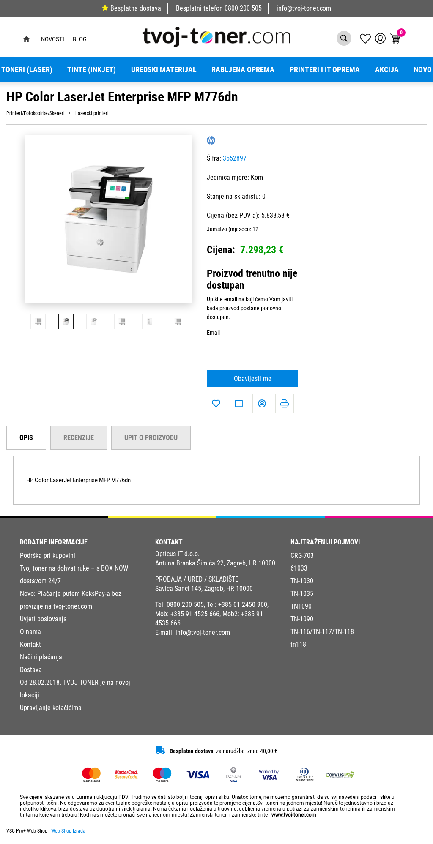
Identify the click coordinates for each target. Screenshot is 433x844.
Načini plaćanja (41, 657)
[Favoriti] (216, 403)
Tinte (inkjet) (91, 69)
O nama (30, 632)
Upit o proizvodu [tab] (151, 438)
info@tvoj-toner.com (304, 8)
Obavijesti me (252, 378)
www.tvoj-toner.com (293, 815)
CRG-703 (302, 556)
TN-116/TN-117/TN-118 (322, 632)
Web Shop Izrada (68, 831)
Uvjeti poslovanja (43, 619)
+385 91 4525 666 (194, 614)
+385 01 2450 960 (242, 605)
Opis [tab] (26, 438)
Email (213, 332)
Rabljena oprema (242, 69)
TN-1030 (301, 581)
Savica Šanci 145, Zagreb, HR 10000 (204, 589)
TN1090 (301, 606)
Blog (80, 39)
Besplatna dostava (135, 8)
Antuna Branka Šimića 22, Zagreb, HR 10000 (215, 563)
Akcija (387, 69)
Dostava (31, 670)
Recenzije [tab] (78, 438)
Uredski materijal (164, 69)
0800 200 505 (243, 8)
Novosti (52, 39)
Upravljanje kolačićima (51, 708)
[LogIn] (380, 38)
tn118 (298, 644)
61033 (298, 568)
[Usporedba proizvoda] (239, 403)
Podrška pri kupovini (47, 556)
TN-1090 (301, 619)
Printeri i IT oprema (325, 69)
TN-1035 (301, 594)
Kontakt (30, 644)
